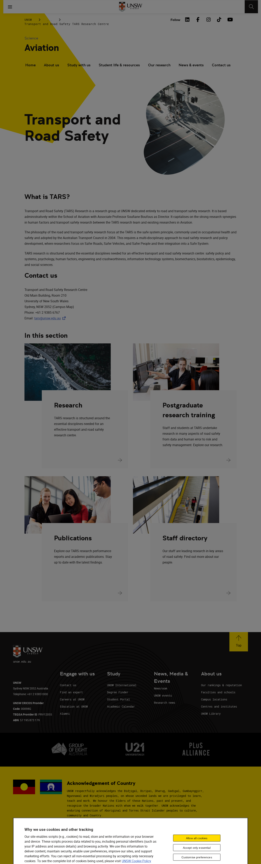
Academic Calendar (121, 706)
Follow (175, 20)
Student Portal (118, 699)
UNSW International (121, 685)
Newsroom (160, 688)
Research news (164, 703)
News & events (191, 65)
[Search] (251, 6)
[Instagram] (208, 19)
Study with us (79, 65)
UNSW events (163, 695)
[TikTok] (219, 19)
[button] (238, 641)
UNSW (28, 20)
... (49, 20)
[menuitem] (30, 65)
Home (30, 65)
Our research (159, 65)
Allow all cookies (196, 838)
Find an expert (71, 692)
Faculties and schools (218, 692)
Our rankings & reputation (221, 685)
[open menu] (10, 6)
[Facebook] (197, 19)
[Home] (130, 7)
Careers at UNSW (72, 699)
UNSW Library (211, 713)
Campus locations (214, 699)
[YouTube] (229, 19)
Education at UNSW (74, 706)
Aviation (41, 47)
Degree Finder (117, 692)
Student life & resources (119, 65)
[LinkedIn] (187, 19)
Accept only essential (197, 847)
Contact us (221, 65)
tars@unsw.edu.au (50, 318)
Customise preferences (196, 857)
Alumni (65, 713)
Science (31, 38)
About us (51, 65)
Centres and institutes (219, 706)
